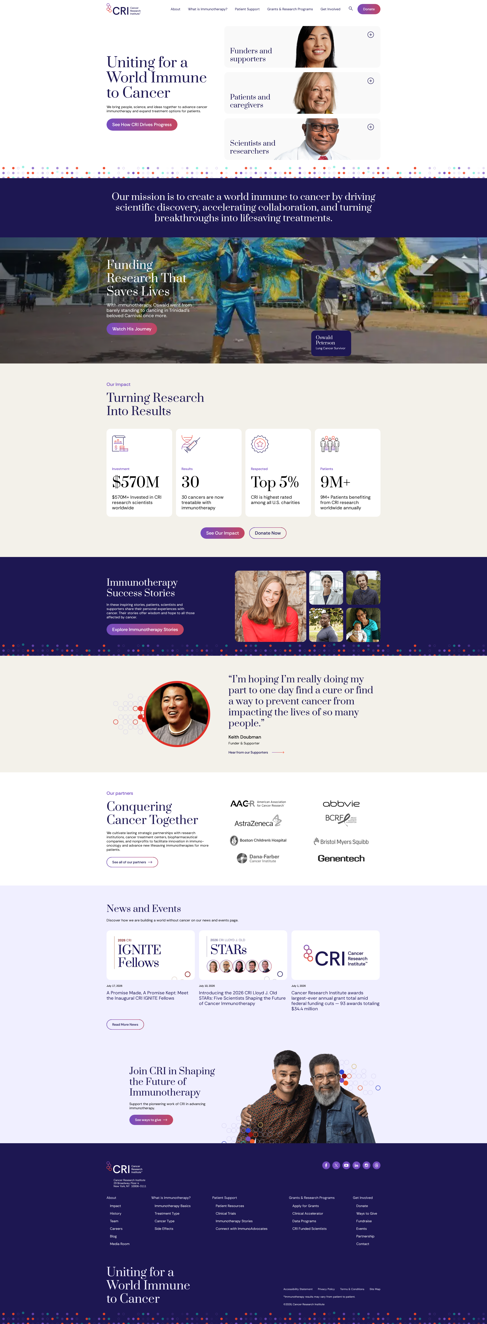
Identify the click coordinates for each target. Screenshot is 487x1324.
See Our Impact (222, 533)
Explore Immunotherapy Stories (145, 629)
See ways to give (148, 1120)
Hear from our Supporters (248, 752)
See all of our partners (129, 862)
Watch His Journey (131, 329)
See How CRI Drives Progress (142, 124)
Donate (369, 9)
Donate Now (268, 533)
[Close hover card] (370, 35)
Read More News (125, 1024)
